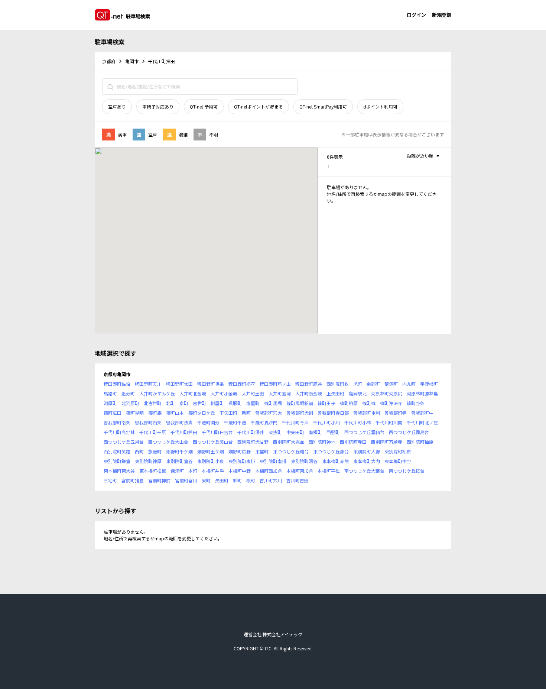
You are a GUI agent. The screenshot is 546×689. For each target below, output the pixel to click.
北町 (170, 403)
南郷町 (315, 432)
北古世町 (153, 403)
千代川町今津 (295, 422)
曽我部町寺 (395, 413)
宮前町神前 (159, 480)
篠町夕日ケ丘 (201, 413)
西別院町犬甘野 (253, 442)
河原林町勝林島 (422, 393)
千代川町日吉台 (217, 432)
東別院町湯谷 (304, 461)
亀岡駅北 (358, 393)
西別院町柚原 (420, 442)
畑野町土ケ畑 (210, 451)
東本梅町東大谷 (119, 471)
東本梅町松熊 (152, 471)
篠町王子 (326, 403)
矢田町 (221, 480)
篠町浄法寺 (391, 403)
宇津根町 (429, 384)
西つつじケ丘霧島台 (409, 432)
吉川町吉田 (297, 480)
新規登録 (441, 14)
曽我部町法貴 (179, 422)
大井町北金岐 (192, 393)
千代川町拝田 (183, 432)
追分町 (128, 393)
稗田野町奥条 (210, 384)
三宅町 (110, 480)
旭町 (357, 384)
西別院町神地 (322, 442)
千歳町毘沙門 (264, 422)
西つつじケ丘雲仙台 (364, 432)
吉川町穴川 (271, 480)
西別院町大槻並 (288, 442)
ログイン (416, 14)
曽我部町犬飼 (299, 413)
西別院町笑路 (117, 451)
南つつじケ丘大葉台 (364, 471)
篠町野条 (416, 403)
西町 (139, 451)
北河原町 (130, 403)
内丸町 (409, 384)
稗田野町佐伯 (117, 384)
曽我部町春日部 (333, 413)
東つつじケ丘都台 (331, 451)
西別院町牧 (337, 384)
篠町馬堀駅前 (299, 403)
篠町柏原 (349, 403)
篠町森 (155, 413)
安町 (206, 480)
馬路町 (110, 393)
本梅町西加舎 (268, 471)
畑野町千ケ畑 (179, 451)
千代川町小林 (357, 422)
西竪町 (333, 432)
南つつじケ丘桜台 (407, 471)
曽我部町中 (422, 413)
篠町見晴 (135, 413)
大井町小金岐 (224, 393)
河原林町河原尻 (386, 393)
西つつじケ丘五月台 (124, 442)
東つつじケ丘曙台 (291, 451)
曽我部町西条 (148, 422)
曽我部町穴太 (268, 413)
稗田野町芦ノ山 (275, 384)
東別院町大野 (366, 451)
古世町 (199, 403)
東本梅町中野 (397, 461)
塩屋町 (253, 403)
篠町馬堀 (273, 403)
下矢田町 (228, 413)
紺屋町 (217, 403)
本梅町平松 (329, 471)
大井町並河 (280, 393)
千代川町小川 (326, 422)
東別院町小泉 (210, 461)
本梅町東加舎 (299, 471)
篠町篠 (369, 403)
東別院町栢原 (397, 451)
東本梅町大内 (366, 461)
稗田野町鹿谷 (308, 384)
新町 (246, 413)
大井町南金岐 (308, 393)
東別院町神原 (148, 461)
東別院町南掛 (273, 461)
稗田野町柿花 (241, 384)
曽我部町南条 (117, 422)
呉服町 (235, 403)
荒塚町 (391, 384)
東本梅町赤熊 (335, 461)
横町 (250, 480)
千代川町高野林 (119, 432)
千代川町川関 (389, 422)
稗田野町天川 (148, 384)
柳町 (237, 480)
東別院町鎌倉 (117, 461)
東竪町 (262, 451)
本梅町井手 (213, 471)
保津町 (177, 471)
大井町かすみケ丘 (157, 393)
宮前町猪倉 (132, 480)
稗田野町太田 (179, 384)
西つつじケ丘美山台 (213, 442)
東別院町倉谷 (179, 461)
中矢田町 (295, 432)
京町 (183, 403)
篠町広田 (112, 413)
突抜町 (275, 432)
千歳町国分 (208, 422)
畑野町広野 (239, 451)
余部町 (373, 384)
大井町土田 (253, 393)
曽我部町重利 (366, 413)
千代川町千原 (152, 432)
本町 (192, 471)
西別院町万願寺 (386, 442)
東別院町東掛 (241, 461)
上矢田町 (335, 393)
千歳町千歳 (235, 422)
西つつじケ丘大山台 (168, 442)
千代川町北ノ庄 (422, 422)
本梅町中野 (239, 471)
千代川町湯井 (250, 432)
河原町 (110, 403)
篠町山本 (175, 413)
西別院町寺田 (353, 442)
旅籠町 (155, 451)
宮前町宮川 (186, 480)
